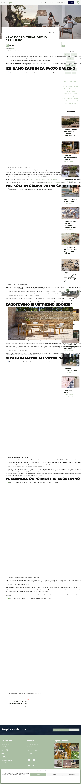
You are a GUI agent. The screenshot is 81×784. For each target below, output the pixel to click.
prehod (12, 45)
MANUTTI (55, 179)
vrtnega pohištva (65, 172)
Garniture (12, 50)
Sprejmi (38, 774)
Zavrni (54, 774)
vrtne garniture (63, 65)
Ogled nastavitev (71, 774)
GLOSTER (37, 179)
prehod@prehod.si (31, 753)
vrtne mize (50, 182)
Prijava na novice (31, 765)
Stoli (19, 50)
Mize (16, 50)
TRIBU (51, 179)
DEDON (33, 179)
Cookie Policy (4, 781)
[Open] (62, 751)
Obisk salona (74, 730)
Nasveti (13, 48)
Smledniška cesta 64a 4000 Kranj (32, 745)
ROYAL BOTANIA (44, 179)
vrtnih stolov (57, 182)
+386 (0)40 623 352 (32, 750)
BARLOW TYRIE (64, 179)
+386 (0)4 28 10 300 (32, 749)
